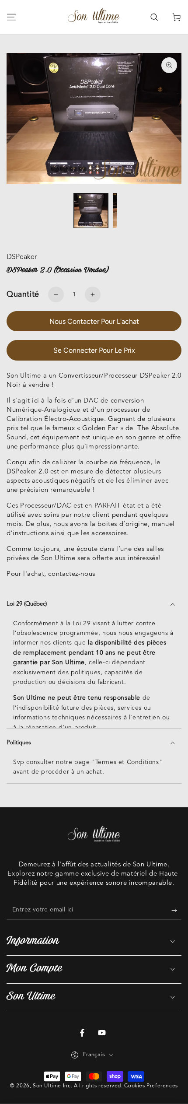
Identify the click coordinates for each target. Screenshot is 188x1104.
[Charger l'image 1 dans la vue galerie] (90, 210)
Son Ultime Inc (51, 1086)
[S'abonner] (176, 910)
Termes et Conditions (127, 762)
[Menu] (11, 17)
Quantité (23, 294)
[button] (154, 17)
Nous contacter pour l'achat (94, 321)
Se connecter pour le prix (94, 350)
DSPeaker (22, 257)
